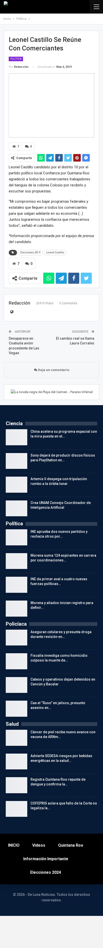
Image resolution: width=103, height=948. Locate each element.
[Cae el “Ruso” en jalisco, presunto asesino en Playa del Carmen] (16, 709)
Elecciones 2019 (30, 252)
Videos (38, 845)
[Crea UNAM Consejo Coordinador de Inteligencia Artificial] (16, 508)
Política (16, 58)
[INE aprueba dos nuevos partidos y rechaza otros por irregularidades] (16, 537)
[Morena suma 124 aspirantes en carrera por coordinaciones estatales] (16, 561)
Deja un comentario (53, 370)
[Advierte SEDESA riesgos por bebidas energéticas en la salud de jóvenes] (16, 762)
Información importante (45, 858)
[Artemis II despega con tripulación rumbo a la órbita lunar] (16, 485)
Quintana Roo (70, 845)
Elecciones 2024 (45, 872)
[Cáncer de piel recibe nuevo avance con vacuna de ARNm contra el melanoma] (16, 738)
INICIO (14, 845)
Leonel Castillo (55, 252)
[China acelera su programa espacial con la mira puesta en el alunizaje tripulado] (16, 437)
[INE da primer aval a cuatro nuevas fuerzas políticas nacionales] (16, 585)
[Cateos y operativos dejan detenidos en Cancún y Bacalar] (16, 685)
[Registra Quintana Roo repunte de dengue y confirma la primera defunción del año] (16, 785)
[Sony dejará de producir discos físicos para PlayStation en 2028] (16, 461)
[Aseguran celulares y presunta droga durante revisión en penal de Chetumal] (16, 638)
